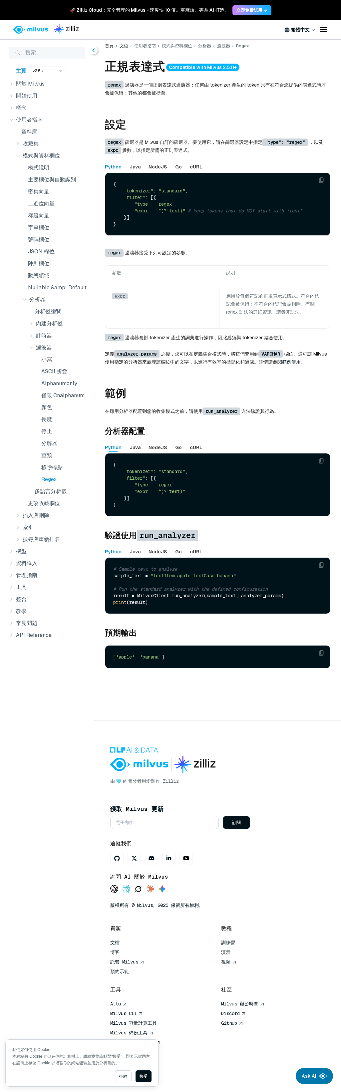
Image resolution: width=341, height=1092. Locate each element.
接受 (144, 1076)
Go (178, 167)
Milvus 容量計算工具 (133, 1023)
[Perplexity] (126, 889)
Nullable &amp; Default (57, 287)
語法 (295, 312)
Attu (115, 1004)
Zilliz (171, 781)
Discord (230, 1013)
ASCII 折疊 (54, 371)
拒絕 (123, 1076)
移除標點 (52, 467)
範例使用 (291, 362)
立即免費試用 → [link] (251, 10)
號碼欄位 (38, 239)
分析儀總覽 (48, 311)
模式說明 (38, 167)
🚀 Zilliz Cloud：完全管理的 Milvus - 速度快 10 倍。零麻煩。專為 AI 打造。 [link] (149, 10)
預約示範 (119, 971)
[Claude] (150, 889)
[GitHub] (117, 858)
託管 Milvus (124, 962)
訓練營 (228, 943)
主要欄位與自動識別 (52, 179)
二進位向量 (41, 203)
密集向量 (38, 191)
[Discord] (151, 858)
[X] (134, 858)
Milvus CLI (123, 1013)
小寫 (46, 359)
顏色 (46, 407)
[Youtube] (186, 858)
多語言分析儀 (51, 491)
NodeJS (158, 167)
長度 (46, 419)
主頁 (21, 70)
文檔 (124, 46)
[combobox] (300, 29)
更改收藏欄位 (44, 503)
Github (229, 1023)
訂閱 (236, 822)
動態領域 (38, 275)
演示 (225, 952)
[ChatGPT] (114, 889)
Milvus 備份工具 (129, 1033)
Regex (49, 479)
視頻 (225, 962)
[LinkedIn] (168, 858)
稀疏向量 (38, 215)
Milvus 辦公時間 (239, 1004)
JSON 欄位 (41, 251)
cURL (196, 167)
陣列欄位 (38, 263)
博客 (115, 952)
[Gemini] (162, 889)
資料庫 (29, 131)
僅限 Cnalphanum (63, 395)
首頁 (109, 46)
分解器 (49, 443)
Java (135, 167)
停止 (46, 431)
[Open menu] (324, 30)
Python (113, 167)
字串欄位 (38, 227)
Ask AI (309, 1076)
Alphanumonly (59, 383)
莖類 (46, 455)
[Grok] (138, 889)
